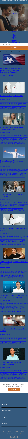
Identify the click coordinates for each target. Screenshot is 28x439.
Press (14, 36)
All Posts (14, 13)
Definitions (14, 40)
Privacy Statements (21, 433)
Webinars (14, 38)
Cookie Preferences (11, 433)
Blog (14, 34)
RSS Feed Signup (17, 42)
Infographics (14, 32)
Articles (14, 35)
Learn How (14, 390)
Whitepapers (14, 41)
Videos (14, 37)
